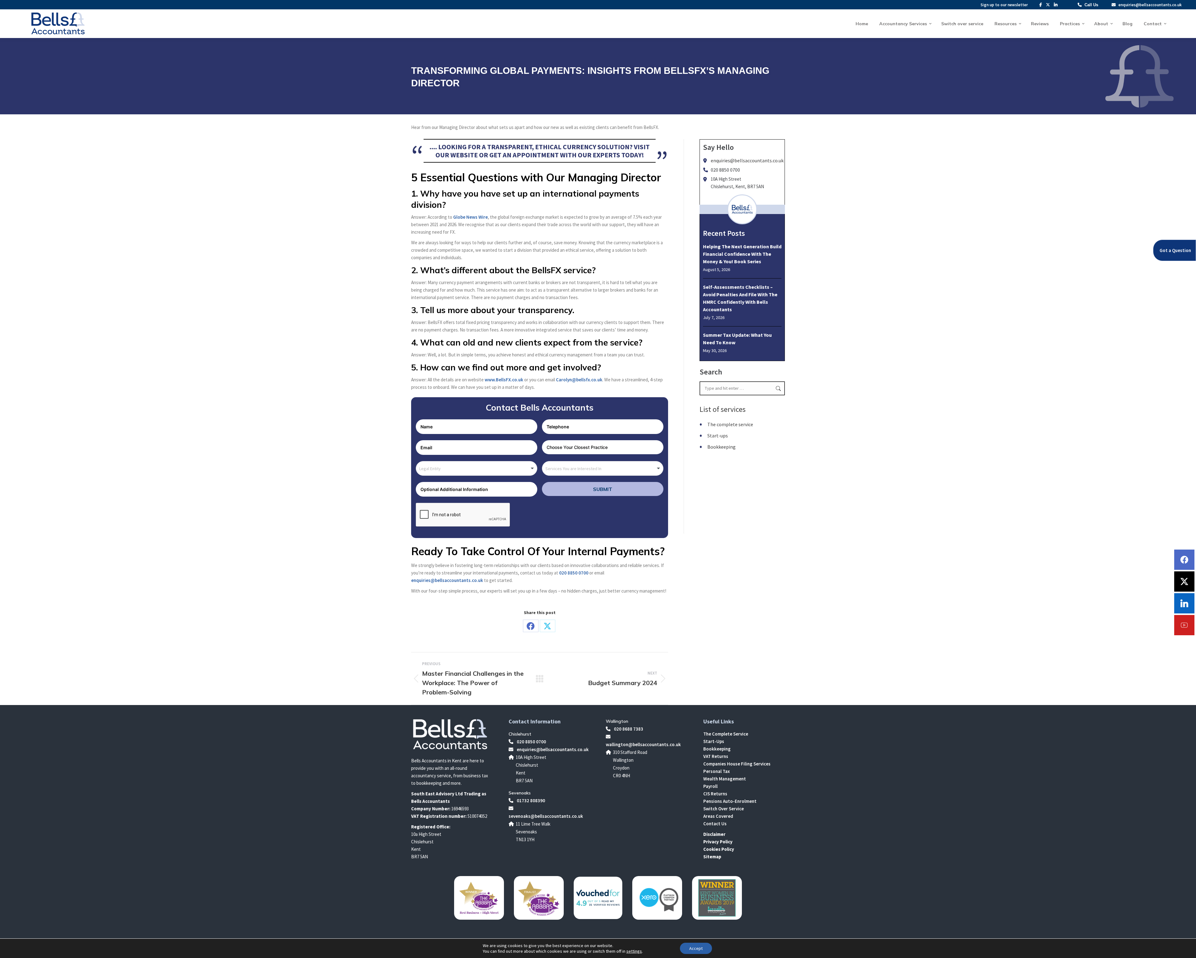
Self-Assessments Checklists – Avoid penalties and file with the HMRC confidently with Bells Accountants (740, 298)
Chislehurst (520, 734)
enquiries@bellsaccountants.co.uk (1150, 4)
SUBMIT (602, 489)
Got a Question (1175, 250)
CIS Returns (715, 794)
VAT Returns (715, 756)
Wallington (617, 721)
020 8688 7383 (628, 729)
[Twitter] (1184, 581)
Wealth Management (724, 779)
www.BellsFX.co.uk (504, 380)
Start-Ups (713, 741)
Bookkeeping (721, 446)
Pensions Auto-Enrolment (730, 801)
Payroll (710, 786)
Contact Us (715, 824)
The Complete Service (725, 734)
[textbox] (433, 468)
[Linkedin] (1184, 603)
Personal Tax (716, 771)
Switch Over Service (723, 809)
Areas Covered (718, 816)
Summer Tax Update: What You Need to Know (737, 339)
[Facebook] (1184, 560)
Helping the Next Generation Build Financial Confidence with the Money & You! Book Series (742, 254)
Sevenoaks (520, 793)
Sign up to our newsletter (1004, 4)
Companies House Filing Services (737, 764)
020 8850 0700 (573, 573)
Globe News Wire (470, 217)
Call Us (1091, 4)
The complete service (730, 424)
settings (634, 951)
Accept (696, 948)
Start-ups (717, 435)
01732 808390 (530, 800)
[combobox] (476, 468)
